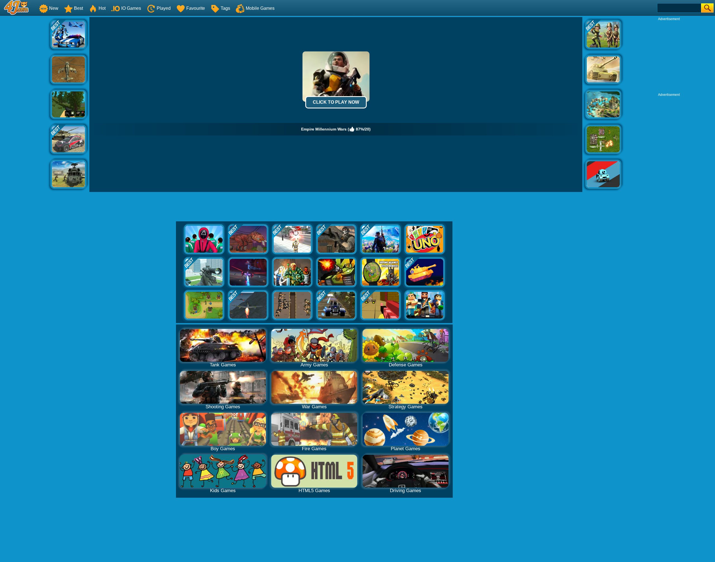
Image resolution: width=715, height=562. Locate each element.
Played (164, 8)
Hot (102, 8)
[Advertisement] (25, 101)
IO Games (131, 8)
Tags (225, 8)
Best (78, 8)
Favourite (195, 8)
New (53, 8)
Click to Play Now (336, 102)
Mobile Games (260, 8)
